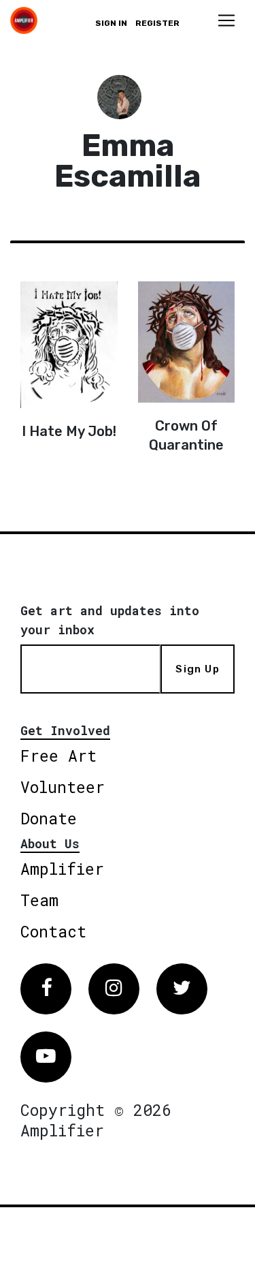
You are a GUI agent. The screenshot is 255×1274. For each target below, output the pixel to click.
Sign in (111, 23)
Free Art (58, 755)
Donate (48, 818)
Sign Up (197, 669)
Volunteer (62, 787)
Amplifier (62, 868)
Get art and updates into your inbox (109, 620)
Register (157, 23)
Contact (53, 931)
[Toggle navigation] (226, 20)
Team (39, 900)
